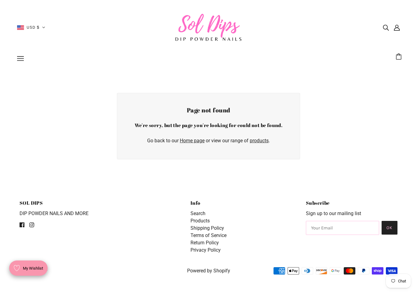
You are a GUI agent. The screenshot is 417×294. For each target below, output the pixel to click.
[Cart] (399, 57)
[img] (385, 27)
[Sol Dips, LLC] (209, 27)
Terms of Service (208, 235)
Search (197, 213)
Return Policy (204, 243)
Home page (192, 140)
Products (200, 221)
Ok (389, 227)
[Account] (396, 27)
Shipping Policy (207, 228)
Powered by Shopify (208, 271)
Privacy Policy (205, 250)
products (259, 140)
